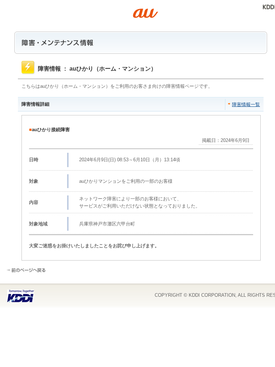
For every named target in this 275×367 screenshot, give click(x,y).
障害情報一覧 (246, 104)
